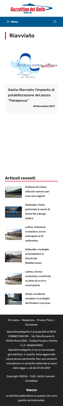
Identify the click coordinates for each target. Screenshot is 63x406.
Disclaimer (31, 324)
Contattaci (31, 380)
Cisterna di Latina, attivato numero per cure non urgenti (37, 191)
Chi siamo (13, 320)
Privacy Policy (45, 320)
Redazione (28, 320)
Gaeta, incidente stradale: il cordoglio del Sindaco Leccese (37, 298)
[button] (55, 22)
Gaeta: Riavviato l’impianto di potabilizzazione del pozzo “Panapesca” (31, 95)
